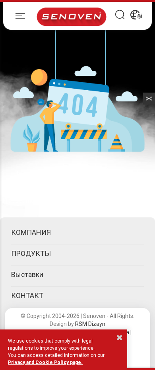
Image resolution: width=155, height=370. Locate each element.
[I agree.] (119, 337)
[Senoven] (72, 16)
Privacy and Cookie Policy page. (45, 362)
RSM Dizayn (90, 324)
